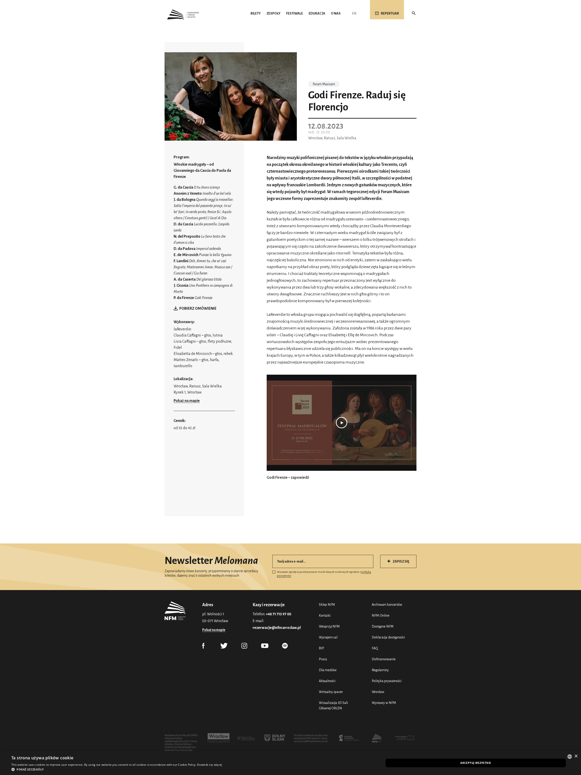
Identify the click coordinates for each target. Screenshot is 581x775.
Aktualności (327, 681)
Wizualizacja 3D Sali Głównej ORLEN (333, 705)
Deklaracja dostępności (388, 637)
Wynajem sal (328, 637)
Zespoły (273, 13)
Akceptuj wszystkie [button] (475, 763)
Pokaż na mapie (187, 401)
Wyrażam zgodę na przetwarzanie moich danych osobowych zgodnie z (324, 574)
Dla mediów (328, 670)
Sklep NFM (327, 604)
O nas (336, 13)
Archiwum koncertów (387, 604)
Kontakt (324, 615)
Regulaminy (380, 670)
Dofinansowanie (384, 659)
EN (354, 13)
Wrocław (378, 692)
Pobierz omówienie (198, 309)
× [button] (576, 756)
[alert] (290, 763)
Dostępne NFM (383, 626)
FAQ (375, 648)
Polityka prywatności (386, 681)
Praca (323, 659)
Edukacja (317, 13)
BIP (321, 648)
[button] (116, 769)
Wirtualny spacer (331, 692)
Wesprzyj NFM (329, 626)
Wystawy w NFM (384, 703)
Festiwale (294, 13)
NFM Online (380, 615)
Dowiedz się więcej (209, 765)
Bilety (256, 13)
